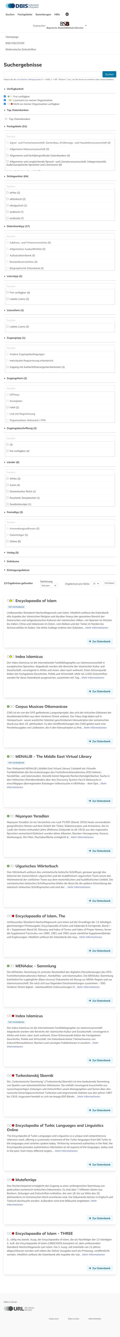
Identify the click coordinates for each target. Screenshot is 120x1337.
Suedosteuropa (20, 504)
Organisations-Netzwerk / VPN (27, 420)
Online (15, 541)
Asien (14, 485)
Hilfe (57, 14)
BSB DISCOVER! (15, 43)
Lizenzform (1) (14, 310)
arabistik (16, 218)
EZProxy (14, 394)
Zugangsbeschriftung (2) (20, 428)
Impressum (54, 1318)
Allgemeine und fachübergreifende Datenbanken (39, 155)
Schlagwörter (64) (16, 176)
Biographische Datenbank (26, 268)
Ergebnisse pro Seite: (77, 583)
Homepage (12, 36)
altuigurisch (18, 205)
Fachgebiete (25, 14)
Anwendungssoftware (24, 528)
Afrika (14, 478)
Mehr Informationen (96, 627)
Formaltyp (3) (13, 512)
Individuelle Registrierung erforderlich (31, 360)
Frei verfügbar (21, 96)
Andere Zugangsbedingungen (27, 354)
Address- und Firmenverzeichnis (30, 242)
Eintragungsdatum (16, 570)
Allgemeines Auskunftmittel (27, 249)
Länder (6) (11, 462)
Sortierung (46, 581)
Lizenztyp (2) (13, 276)
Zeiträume (11, 561)
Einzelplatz (15, 401)
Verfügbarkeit (13, 88)
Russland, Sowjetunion (24, 497)
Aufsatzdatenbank (22, 255)
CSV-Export (109, 583)
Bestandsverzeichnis (23, 261)
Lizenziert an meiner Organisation (32, 100)
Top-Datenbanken (16, 110)
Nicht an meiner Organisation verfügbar (36, 104)
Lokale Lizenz (19, 298)
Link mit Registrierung (22, 413)
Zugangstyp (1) (14, 337)
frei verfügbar (19, 450)
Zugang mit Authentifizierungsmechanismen (37, 367)
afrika (14, 192)
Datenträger (18, 534)
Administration (94, 1318)
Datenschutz (73, 1318)
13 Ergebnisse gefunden (18, 583)
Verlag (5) (11, 552)
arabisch (16, 211)
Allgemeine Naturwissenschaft (29, 149)
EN (67, 14)
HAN (14, 407)
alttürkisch (17, 199)
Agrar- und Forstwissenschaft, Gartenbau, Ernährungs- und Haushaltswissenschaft (60, 142)
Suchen (10, 14)
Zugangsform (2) (15, 378)
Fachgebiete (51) (15, 126)
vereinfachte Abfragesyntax (29, 79)
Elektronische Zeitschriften (21, 49)
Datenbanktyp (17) (17, 226)
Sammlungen (43, 14)
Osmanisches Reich (22, 491)
